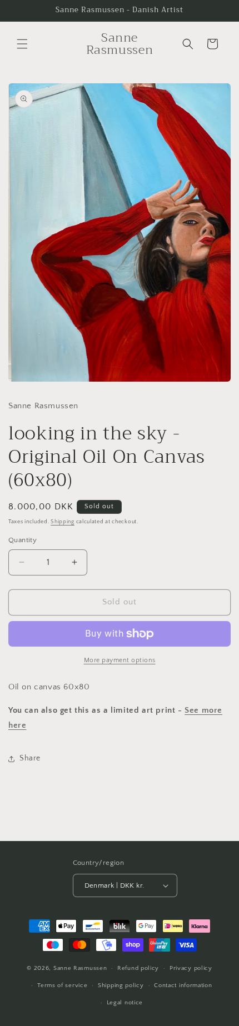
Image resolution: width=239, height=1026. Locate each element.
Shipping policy (121, 985)
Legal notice (125, 1002)
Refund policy (138, 968)
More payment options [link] (120, 660)
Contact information (183, 985)
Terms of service (62, 985)
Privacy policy (191, 968)
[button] (22, 44)
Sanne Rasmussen (80, 968)
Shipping (62, 522)
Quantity (22, 540)
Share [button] (30, 758)
